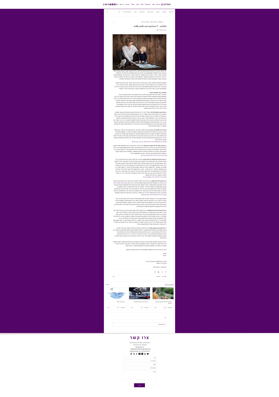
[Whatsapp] (134, 354)
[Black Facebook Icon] (137, 354)
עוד (119, 11)
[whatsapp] (104, 4)
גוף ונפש (157, 11)
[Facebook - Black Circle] (139, 354)
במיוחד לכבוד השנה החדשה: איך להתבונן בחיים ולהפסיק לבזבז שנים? (163, 302)
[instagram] (108, 4)
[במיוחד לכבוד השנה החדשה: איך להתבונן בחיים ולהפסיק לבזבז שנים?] (163, 293)
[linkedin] (115, 4)
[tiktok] (112, 4)
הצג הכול (107, 284)
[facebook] (106, 4)
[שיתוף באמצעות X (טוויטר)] (162, 272)
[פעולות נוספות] (113, 22)
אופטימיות (164, 11)
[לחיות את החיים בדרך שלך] (115, 293)
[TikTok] (131, 354)
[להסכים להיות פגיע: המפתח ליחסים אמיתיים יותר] (139, 293)
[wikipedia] (117, 4)
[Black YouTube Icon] (148, 354)
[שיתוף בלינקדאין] (158, 272)
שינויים (135, 11)
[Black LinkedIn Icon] (145, 354)
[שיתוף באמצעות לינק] (155, 272)
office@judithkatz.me (135, 351)
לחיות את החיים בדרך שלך (121, 301)
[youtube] (110, 4)
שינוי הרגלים (163, 267)
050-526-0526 (145, 351)
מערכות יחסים (150, 11)
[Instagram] (142, 354)
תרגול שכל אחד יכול (127, 11)
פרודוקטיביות (141, 11)
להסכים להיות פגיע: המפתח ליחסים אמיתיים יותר (140, 301)
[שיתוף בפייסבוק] (165, 272)
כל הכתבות (171, 11)
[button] (107, 12)
